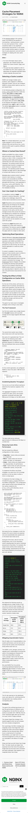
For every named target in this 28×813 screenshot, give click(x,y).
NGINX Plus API (6, 668)
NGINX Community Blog (13, 3)
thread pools (5, 262)
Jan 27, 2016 (5, 17)
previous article (10, 38)
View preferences (14, 808)
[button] (26, 789)
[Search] (21, 786)
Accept (14, 800)
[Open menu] (25, 3)
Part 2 (5, 66)
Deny (14, 804)
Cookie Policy (9, 811)
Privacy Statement (16, 811)
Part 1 (20, 64)
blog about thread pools (19, 237)
